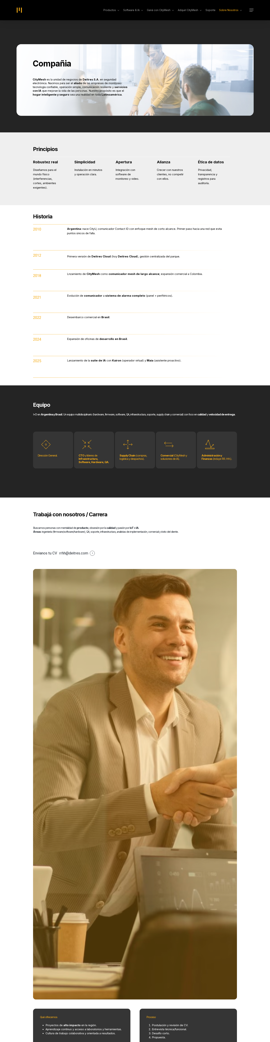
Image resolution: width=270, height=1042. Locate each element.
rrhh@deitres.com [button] (73, 553)
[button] (251, 10)
